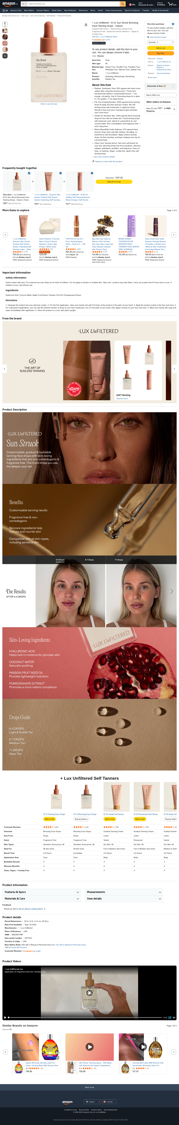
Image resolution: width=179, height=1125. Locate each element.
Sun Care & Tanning (37, 16)
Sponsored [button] (6, 1029)
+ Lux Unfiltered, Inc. (164, 62)
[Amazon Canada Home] (67, 1103)
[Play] (4, 1017)
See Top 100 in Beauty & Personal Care (68, 945)
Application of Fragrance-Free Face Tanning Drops (25, 972)
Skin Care (24, 16)
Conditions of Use (70, 1110)
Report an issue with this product (108, 161)
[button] (5, 10)
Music (92, 10)
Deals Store (57, 10)
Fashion (146, 10)
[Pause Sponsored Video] (57, 1052)
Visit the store (122, 398)
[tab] (60, 559)
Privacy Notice (84, 1110)
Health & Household (160, 10)
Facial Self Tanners (19, 947)
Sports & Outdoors (132, 10)
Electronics (83, 10)
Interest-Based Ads (110, 1110)
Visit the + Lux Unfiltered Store (104, 37)
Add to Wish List (153, 95)
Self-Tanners (51, 16)
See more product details (104, 157)
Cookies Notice (96, 1110)
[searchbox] (74, 3)
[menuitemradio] (169, 1018)
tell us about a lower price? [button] (31, 909)
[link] (48, 181)
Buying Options (81, 819)
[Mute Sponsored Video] (57, 1057)
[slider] (85, 1017)
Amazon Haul (15, 10)
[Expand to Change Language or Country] (99, 1102)
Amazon (160, 59)
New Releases (70, 10)
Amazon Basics (43, 10)
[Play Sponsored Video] (89, 1047)
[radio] (4, 24)
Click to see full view (49, 104)
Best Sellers (29, 10)
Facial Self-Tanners (64, 16)
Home (100, 10)
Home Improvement (113, 10)
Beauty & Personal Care (11, 16)
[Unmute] (174, 1017)
